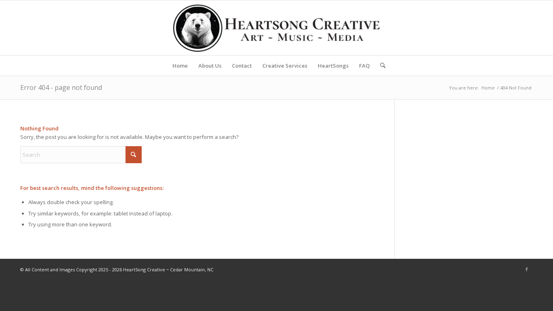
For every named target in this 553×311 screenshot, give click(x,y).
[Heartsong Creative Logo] (276, 27)
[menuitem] (180, 65)
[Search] (380, 65)
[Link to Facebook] (527, 269)
